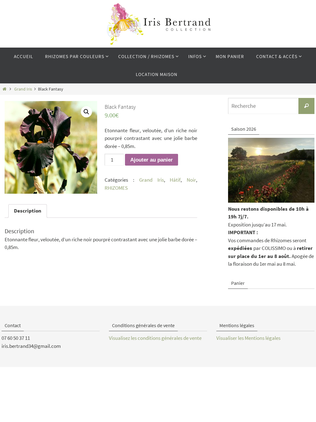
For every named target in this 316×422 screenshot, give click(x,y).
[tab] (27, 211)
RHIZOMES (116, 187)
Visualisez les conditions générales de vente (155, 338)
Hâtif (175, 179)
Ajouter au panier (151, 160)
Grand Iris (23, 89)
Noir (191, 179)
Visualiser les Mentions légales (248, 338)
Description (27, 210)
